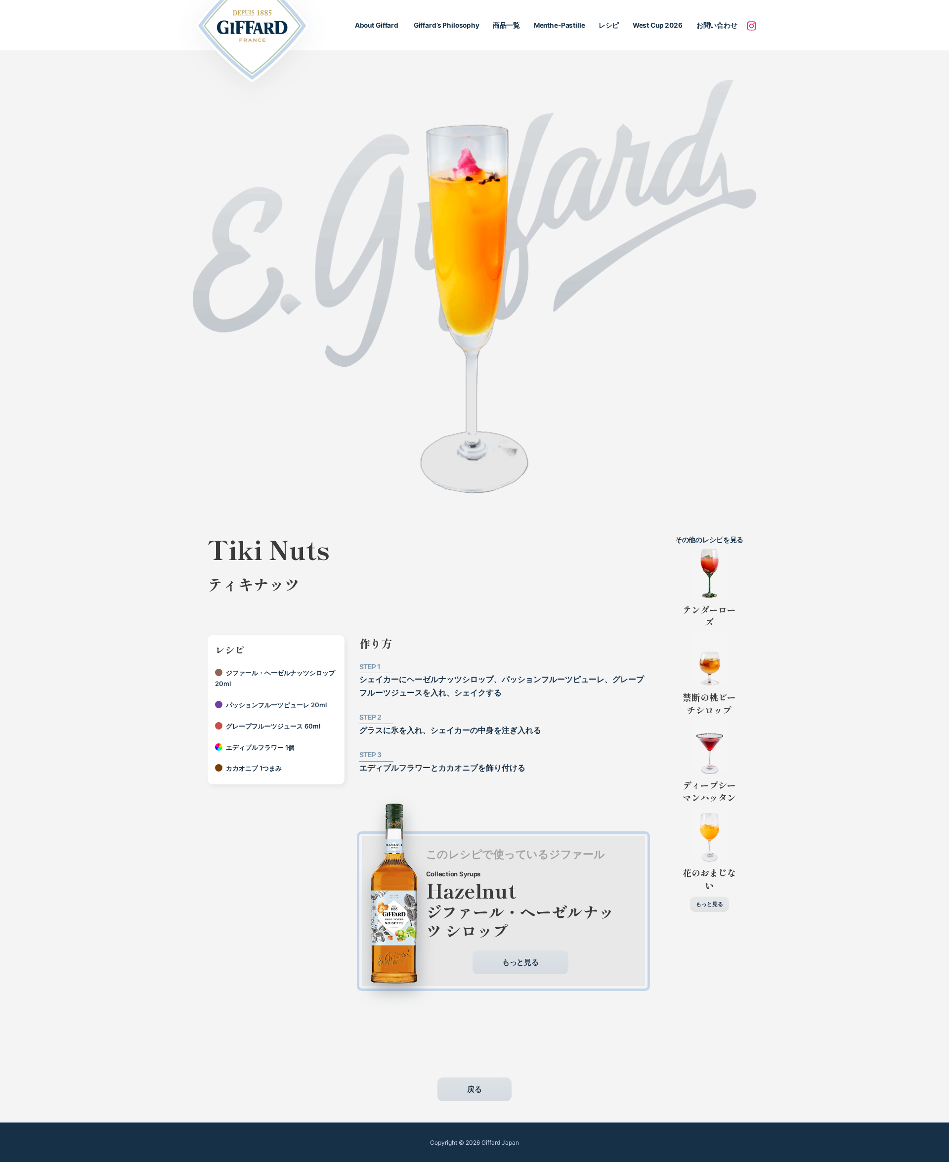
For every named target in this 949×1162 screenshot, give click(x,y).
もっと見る (520, 962)
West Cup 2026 (658, 25)
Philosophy (446, 25)
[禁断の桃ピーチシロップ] (709, 659)
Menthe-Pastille (559, 25)
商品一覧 (506, 25)
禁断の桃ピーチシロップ (711, 703)
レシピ (609, 25)
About (376, 25)
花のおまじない (709, 878)
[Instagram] (751, 26)
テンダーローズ (709, 615)
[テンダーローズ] (709, 572)
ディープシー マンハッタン (709, 791)
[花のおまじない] (709, 835)
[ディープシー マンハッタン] (709, 747)
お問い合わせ (716, 25)
